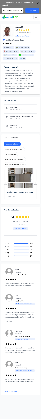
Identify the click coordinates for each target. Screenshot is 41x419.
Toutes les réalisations (12, 144)
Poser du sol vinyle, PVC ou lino (14, 164)
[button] (36, 17)
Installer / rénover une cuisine (14, 149)
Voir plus (8, 321)
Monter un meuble (11, 154)
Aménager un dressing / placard (14, 159)
